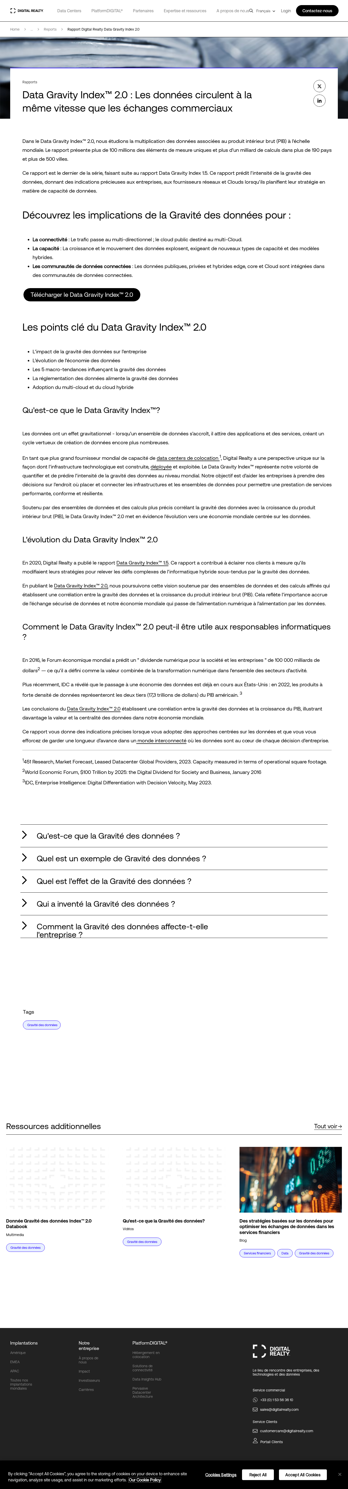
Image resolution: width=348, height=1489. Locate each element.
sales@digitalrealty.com (279, 1409)
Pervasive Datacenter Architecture (142, 1392)
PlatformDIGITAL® (107, 10)
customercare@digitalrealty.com (286, 1431)
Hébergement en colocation (146, 1355)
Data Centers (69, 10)
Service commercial (269, 1390)
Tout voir (325, 1126)
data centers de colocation (188, 458)
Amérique (18, 1353)
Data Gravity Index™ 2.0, (81, 585)
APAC (14, 1371)
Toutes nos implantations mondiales (21, 1384)
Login (286, 10)
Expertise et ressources (185, 10)
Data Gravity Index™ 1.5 (142, 563)
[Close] (339, 1474)
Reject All (258, 1474)
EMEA (15, 1362)
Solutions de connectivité (142, 1368)
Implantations (24, 1343)
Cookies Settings (221, 1474)
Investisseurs (89, 1380)
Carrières (86, 1390)
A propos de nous (233, 10)
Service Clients (265, 1422)
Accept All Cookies (302, 1474)
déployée (161, 466)
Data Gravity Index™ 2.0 (94, 709)
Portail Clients (271, 1442)
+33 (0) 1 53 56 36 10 (276, 1400)
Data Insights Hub (146, 1379)
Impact (84, 1371)
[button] (174, 836)
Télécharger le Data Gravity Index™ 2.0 (82, 294)
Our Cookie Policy (145, 1480)
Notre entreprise (89, 1345)
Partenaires (143, 10)
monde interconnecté (161, 740)
